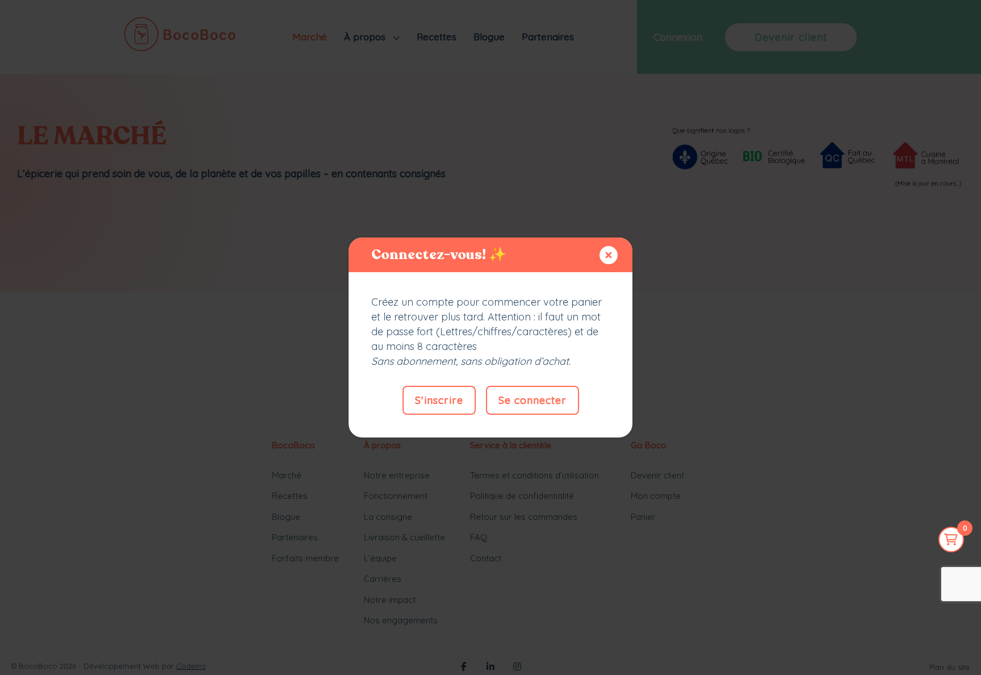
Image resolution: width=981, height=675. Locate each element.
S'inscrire (439, 400)
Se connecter (532, 400)
